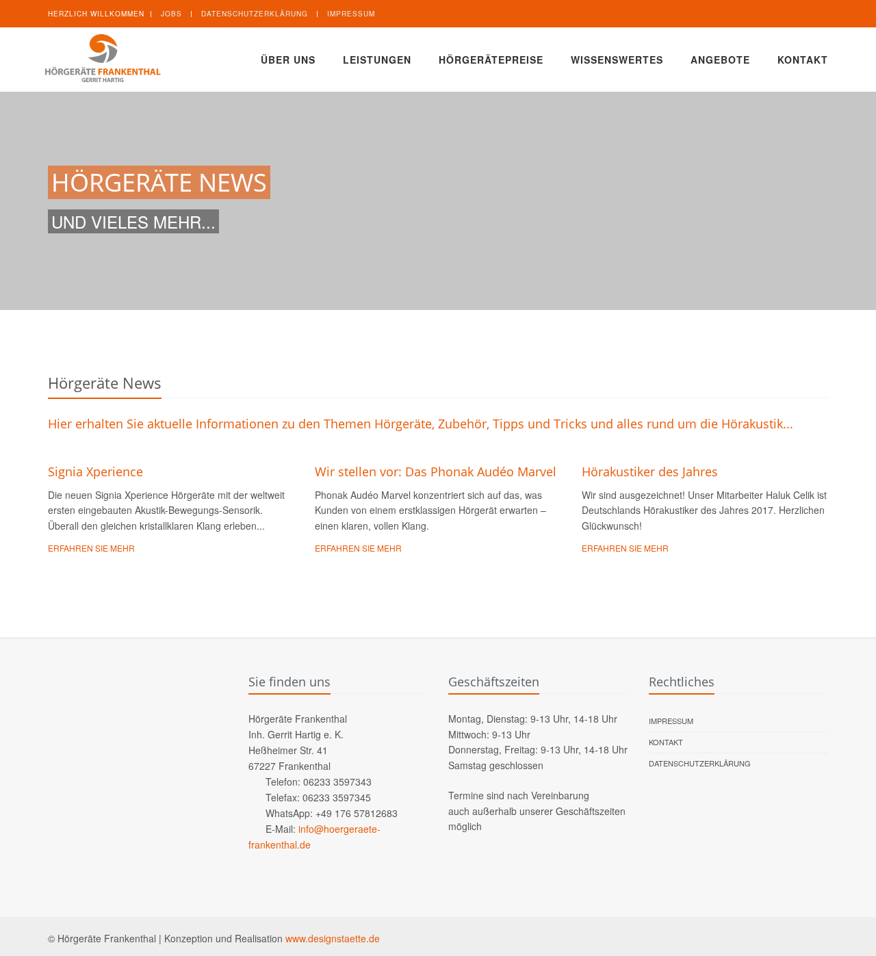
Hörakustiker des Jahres (650, 471)
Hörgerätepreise (491, 59)
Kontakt (802, 59)
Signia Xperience (95, 471)
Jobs (171, 13)
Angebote (720, 59)
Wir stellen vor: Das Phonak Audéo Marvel (435, 471)
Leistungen (377, 59)
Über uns (288, 59)
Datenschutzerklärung (254, 13)
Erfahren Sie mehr (91, 548)
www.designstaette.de (332, 938)
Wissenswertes (617, 59)
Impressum (351, 13)
